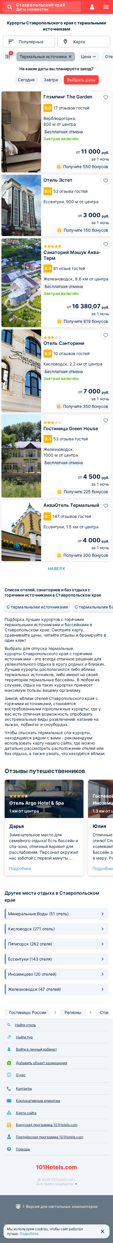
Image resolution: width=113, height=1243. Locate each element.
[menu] (106, 7)
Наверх (56, 568)
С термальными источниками (37, 606)
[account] (92, 7)
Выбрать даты (81, 79)
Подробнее (20, 868)
